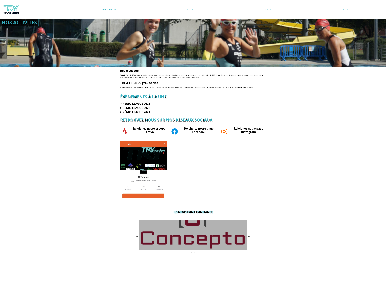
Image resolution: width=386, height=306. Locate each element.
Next (249, 237)
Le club (189, 9)
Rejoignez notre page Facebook (199, 130)
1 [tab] (191, 252)
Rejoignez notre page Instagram (248, 130)
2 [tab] (195, 252)
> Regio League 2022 (135, 108)
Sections (268, 9)
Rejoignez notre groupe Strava (149, 130)
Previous (137, 237)
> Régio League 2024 (135, 112)
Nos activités (109, 9)
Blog (345, 9)
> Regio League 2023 (135, 104)
